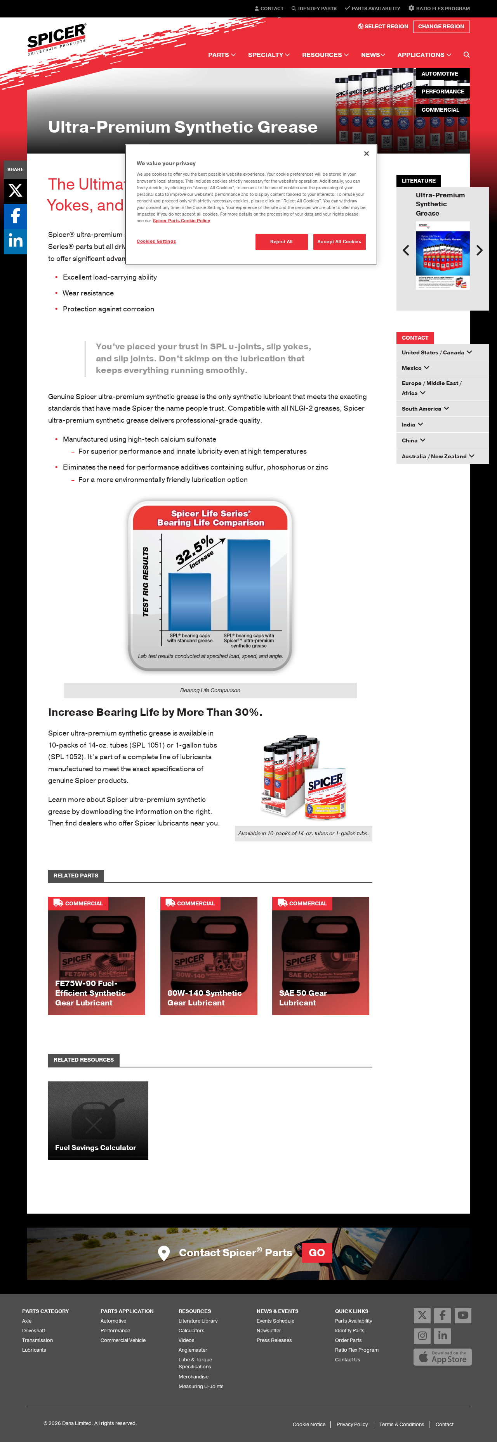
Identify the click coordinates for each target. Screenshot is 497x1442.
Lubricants (34, 1350)
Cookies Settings (156, 241)
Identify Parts (317, 9)
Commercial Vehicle (123, 1340)
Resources (323, 55)
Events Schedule (275, 1321)
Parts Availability (376, 8)
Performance (115, 1330)
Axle (26, 1321)
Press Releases (274, 1340)
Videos (187, 1340)
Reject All (281, 242)
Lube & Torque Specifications (195, 1363)
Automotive (113, 1321)
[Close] (366, 153)
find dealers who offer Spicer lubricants (127, 823)
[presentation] (406, 250)
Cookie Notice (309, 1424)
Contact (272, 9)
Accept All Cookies (339, 242)
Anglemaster (193, 1350)
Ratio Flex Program (443, 8)
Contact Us (347, 1359)
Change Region (441, 26)
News (370, 55)
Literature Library (198, 1321)
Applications (422, 55)
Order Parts (348, 1340)
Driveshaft (33, 1330)
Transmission (37, 1340)
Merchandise (194, 1376)
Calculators (192, 1330)
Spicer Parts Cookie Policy (181, 221)
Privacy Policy (352, 1424)
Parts (219, 55)
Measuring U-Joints (201, 1386)
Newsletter (269, 1330)
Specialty (266, 55)
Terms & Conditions (401, 1424)
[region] (251, 204)
